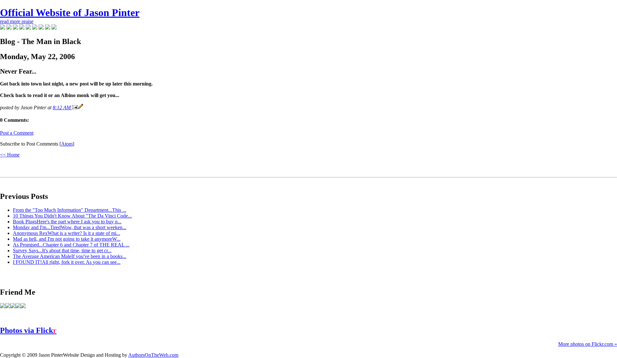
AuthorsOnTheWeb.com (153, 355)
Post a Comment (16, 133)
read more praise (16, 21)
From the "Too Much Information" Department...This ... (69, 210)
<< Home (10, 154)
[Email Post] (75, 107)
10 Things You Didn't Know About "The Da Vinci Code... (72, 216)
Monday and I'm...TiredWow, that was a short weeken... (69, 227)
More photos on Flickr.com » (587, 344)
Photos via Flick (28, 330)
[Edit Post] (81, 107)
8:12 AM (62, 107)
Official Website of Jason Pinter (69, 12)
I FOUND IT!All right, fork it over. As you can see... (67, 262)
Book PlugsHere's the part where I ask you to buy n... (67, 221)
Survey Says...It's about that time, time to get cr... (62, 250)
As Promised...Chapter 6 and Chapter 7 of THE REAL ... (71, 244)
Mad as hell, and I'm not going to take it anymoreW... (67, 239)
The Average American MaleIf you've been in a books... (69, 256)
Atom (67, 144)
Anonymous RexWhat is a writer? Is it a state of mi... (66, 233)
